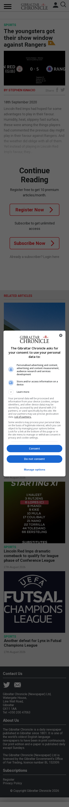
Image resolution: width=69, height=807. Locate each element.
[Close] (61, 335)
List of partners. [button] (22, 417)
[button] (34, 392)
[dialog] (34, 403)
